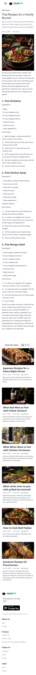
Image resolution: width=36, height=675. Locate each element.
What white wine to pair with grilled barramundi (17, 488)
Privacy (4, 671)
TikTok (4, 655)
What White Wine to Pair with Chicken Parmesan (17, 448)
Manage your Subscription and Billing (14, 642)
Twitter (4, 658)
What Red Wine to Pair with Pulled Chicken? (16, 409)
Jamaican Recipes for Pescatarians (15, 563)
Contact (4, 626)
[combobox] (33, 3)
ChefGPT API (6, 635)
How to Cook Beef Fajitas (17, 528)
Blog (3, 623)
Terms (4, 667)
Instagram (5, 651)
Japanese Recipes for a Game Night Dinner (16, 370)
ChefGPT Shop (6, 638)
